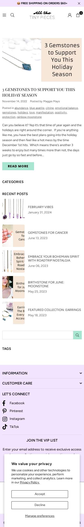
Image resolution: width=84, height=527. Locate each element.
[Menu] (4, 15)
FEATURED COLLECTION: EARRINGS (54, 310)
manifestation (45, 112)
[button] (78, 15)
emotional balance (66, 108)
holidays (23, 112)
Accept (40, 494)
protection (8, 117)
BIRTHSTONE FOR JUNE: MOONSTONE (46, 284)
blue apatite (37, 108)
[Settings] (70, 15)
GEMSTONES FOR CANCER (48, 233)
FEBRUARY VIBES (40, 207)
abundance (21, 108)
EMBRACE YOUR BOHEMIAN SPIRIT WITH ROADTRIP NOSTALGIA (53, 258)
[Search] (12, 15)
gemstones (9, 112)
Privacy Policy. (30, 482)
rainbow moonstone (29, 117)
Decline (39, 505)
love (32, 112)
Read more (18, 166)
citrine (50, 108)
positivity (61, 112)
